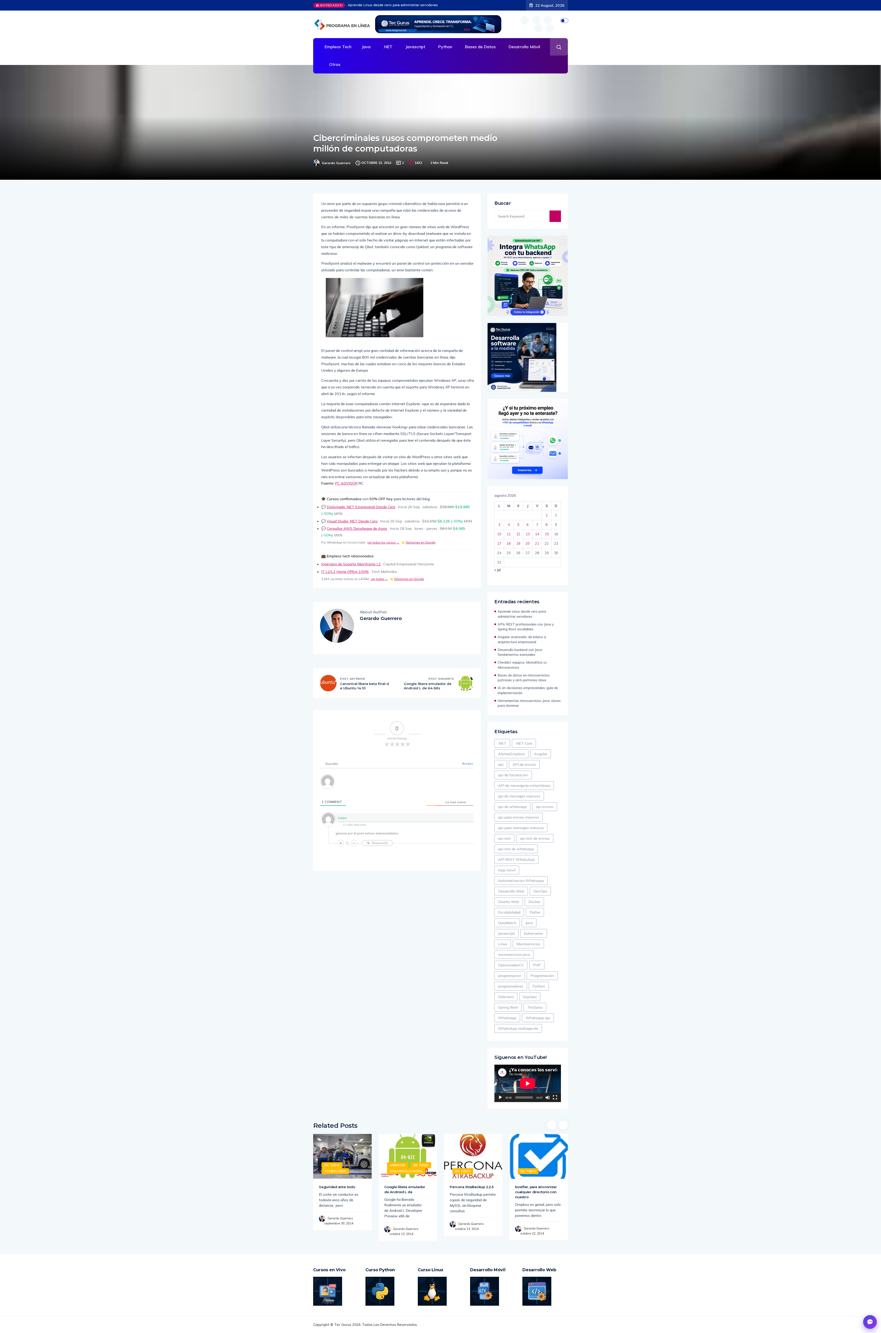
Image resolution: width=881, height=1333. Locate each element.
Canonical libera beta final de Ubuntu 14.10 (364, 686)
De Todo (332, 1165)
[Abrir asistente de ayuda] (870, 1322)
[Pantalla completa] (555, 1097)
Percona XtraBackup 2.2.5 (471, 1187)
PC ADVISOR (346, 483)
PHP (537, 965)
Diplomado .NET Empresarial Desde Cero (361, 507)
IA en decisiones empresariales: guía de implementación (528, 690)
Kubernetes (533, 933)
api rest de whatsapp (516, 849)
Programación (542, 975)
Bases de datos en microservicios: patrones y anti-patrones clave (524, 677)
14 (537, 534)
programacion (509, 975)
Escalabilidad (509, 912)
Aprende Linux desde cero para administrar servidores (522, 614)
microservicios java (514, 954)
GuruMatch (507, 922)
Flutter (535, 912)
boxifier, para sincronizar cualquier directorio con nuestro (536, 1192)
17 (499, 543)
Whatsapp (507, 1018)
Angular (540, 754)
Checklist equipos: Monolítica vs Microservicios (522, 665)
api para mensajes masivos (521, 827)
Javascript (415, 46)
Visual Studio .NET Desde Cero (352, 521)
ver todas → (379, 579)
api (500, 764)
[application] (527, 1083)
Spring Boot (508, 1007)
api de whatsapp (512, 806)
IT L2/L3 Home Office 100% (345, 571)
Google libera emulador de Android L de (404, 1189)
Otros (334, 64)
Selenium (506, 996)
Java (366, 46)
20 (528, 543)
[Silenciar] (547, 1097)
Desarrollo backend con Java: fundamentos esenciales (520, 652)
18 (509, 543)
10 (499, 534)
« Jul (497, 570)
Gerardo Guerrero (336, 163)
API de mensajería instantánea (524, 785)
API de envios (524, 764)
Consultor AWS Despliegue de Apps (357, 528)
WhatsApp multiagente (518, 1028)
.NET (388, 46)
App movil (507, 870)
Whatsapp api (538, 1018)
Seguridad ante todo (337, 1187)
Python (445, 46)
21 (537, 543)
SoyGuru (530, 996)
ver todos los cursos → (383, 542)
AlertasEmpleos (511, 754)
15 (547, 534)
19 (518, 543)
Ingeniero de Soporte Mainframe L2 (351, 564)
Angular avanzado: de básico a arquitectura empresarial (522, 639)
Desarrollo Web (511, 891)
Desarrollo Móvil (524, 46)
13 (528, 534)
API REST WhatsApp (516, 859)
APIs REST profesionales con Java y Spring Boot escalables (397, 5)
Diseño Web (508, 901)
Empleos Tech (338, 46)
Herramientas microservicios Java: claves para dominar (529, 703)
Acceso (467, 763)
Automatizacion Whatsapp (521, 880)
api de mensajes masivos (519, 796)
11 (509, 534)
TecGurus (535, 1007)
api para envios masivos (518, 817)
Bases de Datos (480, 46)
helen (342, 818)
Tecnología (335, 1171)
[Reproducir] (500, 1097)
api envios (544, 806)
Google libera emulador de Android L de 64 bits (428, 686)
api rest (504, 838)
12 (518, 534)
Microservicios (528, 944)
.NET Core (524, 743)
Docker (534, 901)
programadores (510, 986)
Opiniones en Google (420, 542)
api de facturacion (513, 775)
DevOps (540, 891)
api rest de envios (535, 838)
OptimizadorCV (511, 965)
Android (397, 1165)
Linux (502, 944)
